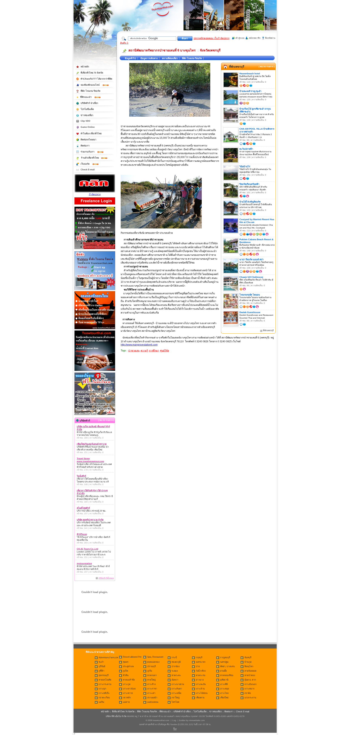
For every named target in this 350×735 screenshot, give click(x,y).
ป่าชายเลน (134, 350)
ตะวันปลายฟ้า (246, 149)
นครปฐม (224, 662)
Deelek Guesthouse (249, 312)
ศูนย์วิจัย (164, 350)
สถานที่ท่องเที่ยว (170, 58)
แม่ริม (101, 702)
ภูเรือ (149, 671)
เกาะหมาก (249, 688)
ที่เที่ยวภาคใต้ (275, 20)
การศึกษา (154, 350)
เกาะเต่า (151, 693)
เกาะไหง (224, 693)
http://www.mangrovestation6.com (139, 344)
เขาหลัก (127, 697)
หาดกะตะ (176, 675)
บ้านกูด (248, 662)
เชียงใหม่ (224, 697)
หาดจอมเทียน (226, 675)
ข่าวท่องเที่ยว (87, 115)
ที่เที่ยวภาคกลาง (214, 20)
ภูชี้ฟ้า (101, 671)
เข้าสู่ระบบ (239, 38)
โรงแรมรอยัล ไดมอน (249, 294)
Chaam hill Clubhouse (251, 277)
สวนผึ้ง (223, 671)
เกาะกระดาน (105, 684)
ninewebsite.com (197, 720)
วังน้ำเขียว (201, 671)
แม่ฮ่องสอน (152, 702)
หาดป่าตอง (249, 675)
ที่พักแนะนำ (86, 97)
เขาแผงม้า (152, 697)
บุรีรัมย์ (102, 666)
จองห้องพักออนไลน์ (90, 85)
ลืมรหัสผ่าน (270, 38)
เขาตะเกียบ (104, 697)
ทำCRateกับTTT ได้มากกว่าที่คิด (96, 79)
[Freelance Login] (94, 204)
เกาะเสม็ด (176, 693)
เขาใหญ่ (175, 697)
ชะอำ (101, 662)
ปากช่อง (175, 666)
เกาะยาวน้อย (129, 688)
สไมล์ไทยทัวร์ (83, 508)
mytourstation (84, 563)
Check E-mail (88, 169)
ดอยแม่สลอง (153, 662)
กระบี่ (174, 657)
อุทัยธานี (224, 679)
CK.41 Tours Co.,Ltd (87, 549)
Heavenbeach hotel (249, 73)
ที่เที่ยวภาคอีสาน (234, 20)
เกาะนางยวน (178, 684)
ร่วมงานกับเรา (88, 151)
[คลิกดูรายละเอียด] (94, 249)
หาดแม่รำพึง (129, 679)
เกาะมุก (102, 688)
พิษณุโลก (248, 666)
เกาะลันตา (177, 688)
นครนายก (201, 662)
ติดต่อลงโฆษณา (88, 139)
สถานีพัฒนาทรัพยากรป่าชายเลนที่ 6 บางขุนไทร (162, 50)
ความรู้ (144, 350)
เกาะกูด (126, 684)
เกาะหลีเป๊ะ (104, 693)
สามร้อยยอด (250, 671)
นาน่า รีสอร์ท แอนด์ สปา (251, 259)
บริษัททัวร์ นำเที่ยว (89, 103)
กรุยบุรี (199, 657)
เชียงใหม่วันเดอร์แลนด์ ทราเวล (92, 444)
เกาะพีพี (224, 684)
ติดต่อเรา (85, 145)
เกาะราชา (152, 688)
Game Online (88, 127)
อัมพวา (175, 679)
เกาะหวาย (128, 693)
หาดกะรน (200, 675)
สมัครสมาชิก (254, 38)
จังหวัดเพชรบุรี (210, 50)
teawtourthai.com (161, 720)
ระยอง (175, 671)
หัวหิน (126, 675)
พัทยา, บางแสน (227, 666)
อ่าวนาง (200, 679)
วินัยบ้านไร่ (244, 166)
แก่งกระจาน (250, 697)
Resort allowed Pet (132, 657)
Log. (174, 720)
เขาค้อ (247, 693)
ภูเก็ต (125, 671)
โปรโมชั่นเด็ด (87, 109)
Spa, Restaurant (155, 657)
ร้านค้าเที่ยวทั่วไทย (90, 158)
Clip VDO (85, 121)
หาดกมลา (152, 675)
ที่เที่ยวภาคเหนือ (194, 20)
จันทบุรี (247, 657)
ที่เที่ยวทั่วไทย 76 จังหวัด (92, 72)
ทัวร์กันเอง (82, 534)
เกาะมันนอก (250, 684)
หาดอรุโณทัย (105, 679)
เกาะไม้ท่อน (202, 693)
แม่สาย (126, 702)
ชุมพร (125, 662)
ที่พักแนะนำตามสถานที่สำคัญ (100, 652)
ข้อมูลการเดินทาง (149, 58)
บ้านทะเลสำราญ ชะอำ (250, 91)
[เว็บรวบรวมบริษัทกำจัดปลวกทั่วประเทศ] (95, 191)
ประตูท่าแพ (128, 666)
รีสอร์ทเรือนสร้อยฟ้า (249, 184)
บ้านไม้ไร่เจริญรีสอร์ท (249, 202)
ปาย (198, 666)
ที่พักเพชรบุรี (236, 66)
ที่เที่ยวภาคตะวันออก (254, 20)
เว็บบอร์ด (85, 164)
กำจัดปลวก (95, 194)
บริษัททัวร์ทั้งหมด (106, 578)
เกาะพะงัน (201, 684)
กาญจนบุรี (225, 657)
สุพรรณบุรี (104, 675)
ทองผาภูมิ (176, 662)
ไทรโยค (175, 702)
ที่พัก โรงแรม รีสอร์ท (192, 58)
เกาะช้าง (151, 684)
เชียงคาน (200, 697)
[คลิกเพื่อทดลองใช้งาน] (94, 414)
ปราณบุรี (151, 666)
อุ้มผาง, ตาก (250, 679)
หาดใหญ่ (151, 679)
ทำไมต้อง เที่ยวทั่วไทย (91, 133)
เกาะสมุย (224, 688)
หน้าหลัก (85, 66)
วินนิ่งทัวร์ (81, 476)
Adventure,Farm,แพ (108, 657)
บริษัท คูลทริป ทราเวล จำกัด (90, 519)
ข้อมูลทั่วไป (130, 58)
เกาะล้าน (200, 688)
